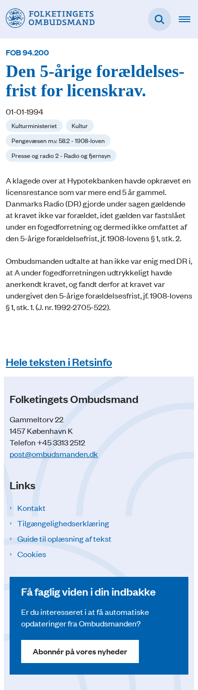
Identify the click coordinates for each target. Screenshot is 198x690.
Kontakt (31, 507)
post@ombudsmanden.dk (54, 453)
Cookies (31, 553)
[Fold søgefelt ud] (159, 19)
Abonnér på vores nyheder (80, 651)
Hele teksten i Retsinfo (59, 361)
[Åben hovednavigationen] (188, 19)
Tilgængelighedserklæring (63, 523)
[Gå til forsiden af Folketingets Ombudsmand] (47, 19)
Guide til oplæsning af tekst (64, 538)
